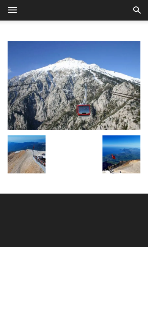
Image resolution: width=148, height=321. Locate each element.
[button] (12, 10)
